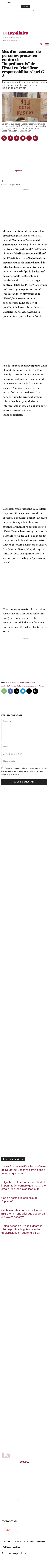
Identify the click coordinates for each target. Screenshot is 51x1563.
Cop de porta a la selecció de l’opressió (25, 11)
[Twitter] (16, 138)
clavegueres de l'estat (35, 686)
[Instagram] (22, 1462)
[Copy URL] (29, 138)
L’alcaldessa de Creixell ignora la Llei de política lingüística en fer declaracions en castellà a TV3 (21, 1229)
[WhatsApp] (4, 138)
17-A (11, 682)
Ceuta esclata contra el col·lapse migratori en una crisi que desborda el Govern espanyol (23, 1213)
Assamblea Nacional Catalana (24, 682)
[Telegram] (23, 138)
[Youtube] (28, 1462)
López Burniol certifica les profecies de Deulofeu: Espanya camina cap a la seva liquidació (23, 1169)
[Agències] (7, 170)
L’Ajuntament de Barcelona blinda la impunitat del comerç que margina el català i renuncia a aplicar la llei (24, 1185)
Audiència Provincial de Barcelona (14, 686)
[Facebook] (10, 138)
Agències (18, 171)
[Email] (35, 138)
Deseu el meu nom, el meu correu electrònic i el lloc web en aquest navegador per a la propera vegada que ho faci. (24, 771)
